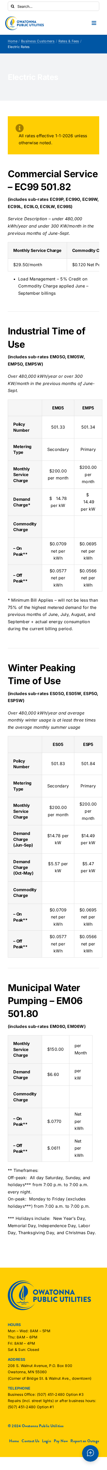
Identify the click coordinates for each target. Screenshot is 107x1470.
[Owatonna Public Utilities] (24, 18)
